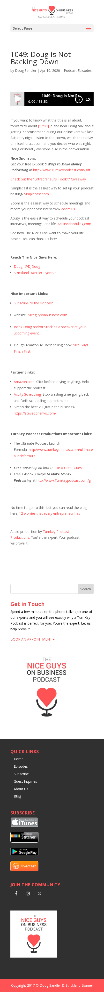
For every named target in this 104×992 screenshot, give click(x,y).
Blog (17, 796)
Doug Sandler (25, 70)
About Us (21, 789)
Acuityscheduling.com (74, 223)
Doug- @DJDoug (27, 266)
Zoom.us (68, 209)
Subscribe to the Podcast (33, 303)
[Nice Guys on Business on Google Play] (24, 854)
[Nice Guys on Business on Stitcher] (24, 841)
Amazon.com (24, 381)
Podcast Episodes (78, 70)
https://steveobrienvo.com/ (35, 413)
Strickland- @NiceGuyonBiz (35, 272)
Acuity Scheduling (27, 394)
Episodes (21, 766)
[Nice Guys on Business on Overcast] (24, 870)
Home (18, 758)
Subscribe (21, 774)
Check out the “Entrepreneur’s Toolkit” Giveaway (48, 179)
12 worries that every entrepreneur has (49, 513)
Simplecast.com (36, 194)
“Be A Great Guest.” (69, 467)
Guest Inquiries (25, 781)
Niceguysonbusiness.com (47, 315)
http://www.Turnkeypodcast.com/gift (61, 170)
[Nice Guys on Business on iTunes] (24, 825)
